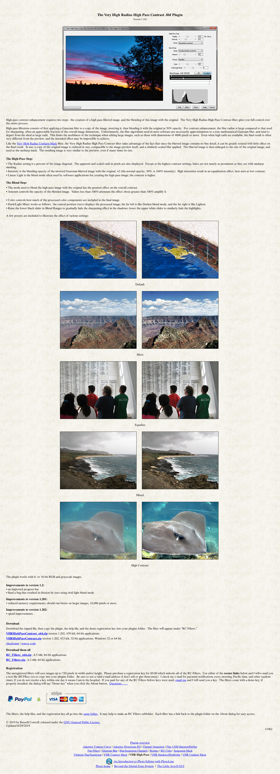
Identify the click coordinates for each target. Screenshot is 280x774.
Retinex (154, 750)
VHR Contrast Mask (115, 754)
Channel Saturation (153, 746)
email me (180, 680)
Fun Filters (94, 750)
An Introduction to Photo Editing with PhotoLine (144, 761)
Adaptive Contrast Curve (97, 746)
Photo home (103, 766)
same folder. (90, 713)
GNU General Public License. (82, 722)
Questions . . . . (118, 683)
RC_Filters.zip (15, 659)
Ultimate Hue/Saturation (88, 754)
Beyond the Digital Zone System (134, 766)
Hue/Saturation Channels (134, 750)
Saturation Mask (183, 750)
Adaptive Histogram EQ (127, 746)
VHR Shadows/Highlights (165, 754)
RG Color (166, 750)
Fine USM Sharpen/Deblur (181, 746)
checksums (12, 643)
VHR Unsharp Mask (194, 754)
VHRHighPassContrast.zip (24, 638)
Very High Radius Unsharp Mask (37, 143)
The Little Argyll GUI (170, 766)
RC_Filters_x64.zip (18, 654)
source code (28, 643)
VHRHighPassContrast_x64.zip (27, 633)
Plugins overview (140, 742)
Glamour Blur (110, 750)
